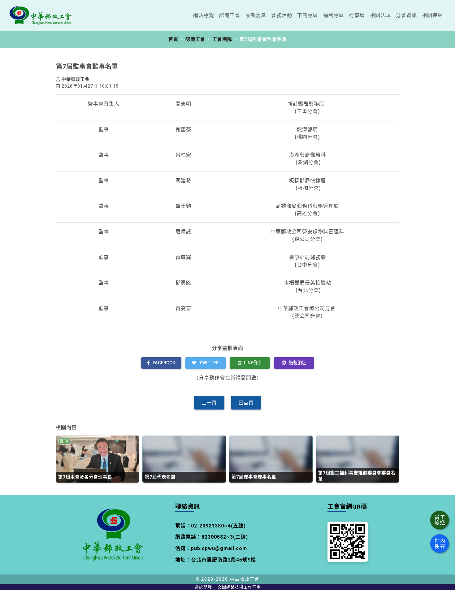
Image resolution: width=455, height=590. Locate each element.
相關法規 (380, 15)
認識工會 (229, 15)
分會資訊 (406, 15)
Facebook (163, 363)
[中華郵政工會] (41, 15)
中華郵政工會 (244, 579)
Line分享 (252, 363)
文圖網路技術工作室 (239, 587)
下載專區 (307, 15)
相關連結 (432, 15)
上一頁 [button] (209, 403)
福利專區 (333, 15)
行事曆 (357, 15)
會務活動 (281, 15)
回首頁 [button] (246, 403)
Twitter (208, 363)
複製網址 (297, 363)
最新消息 (255, 15)
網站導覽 (203, 15)
